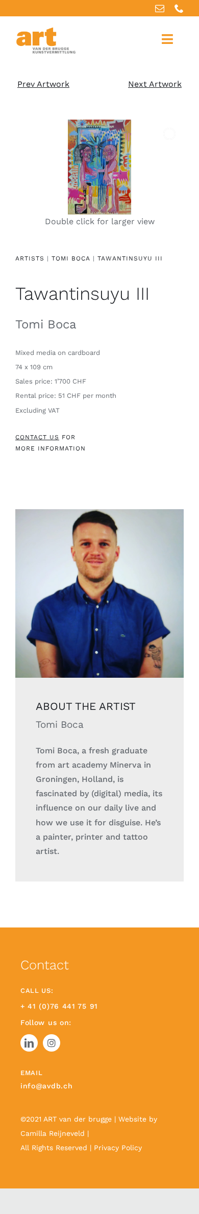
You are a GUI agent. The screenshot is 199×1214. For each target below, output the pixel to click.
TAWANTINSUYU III (130, 258)
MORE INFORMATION (50, 448)
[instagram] (51, 1043)
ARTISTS (29, 258)
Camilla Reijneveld (53, 1133)
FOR (45, 437)
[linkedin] (29, 1043)
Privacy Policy (118, 1148)
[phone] (179, 8)
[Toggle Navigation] (167, 39)
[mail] (159, 8)
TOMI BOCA (72, 258)
